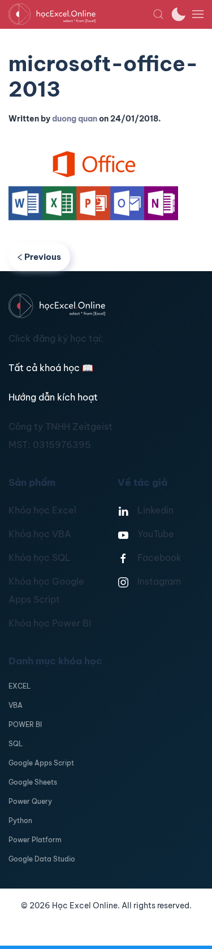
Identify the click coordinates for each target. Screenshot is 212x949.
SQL (15, 743)
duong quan (74, 119)
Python (20, 820)
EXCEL (19, 686)
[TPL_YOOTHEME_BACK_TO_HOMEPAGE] (80, 14)
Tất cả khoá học (50, 367)
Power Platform (35, 839)
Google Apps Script (41, 763)
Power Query (30, 801)
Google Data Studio (41, 859)
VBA (15, 705)
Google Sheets (32, 782)
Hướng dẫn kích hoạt (53, 397)
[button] (158, 14)
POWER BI (25, 724)
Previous (42, 256)
